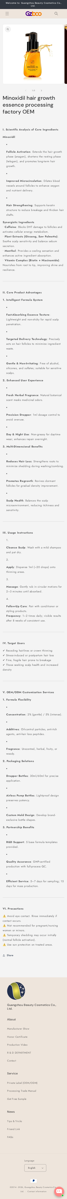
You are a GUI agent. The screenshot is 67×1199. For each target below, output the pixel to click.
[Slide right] (41, 90)
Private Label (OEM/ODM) (22, 1083)
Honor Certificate (17, 1037)
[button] (7, 13)
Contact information (37, 1191)
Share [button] (10, 955)
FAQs (10, 1137)
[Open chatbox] (59, 1192)
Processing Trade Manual (21, 1091)
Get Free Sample (16, 1099)
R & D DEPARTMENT (19, 1052)
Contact (11, 1060)
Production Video (17, 1044)
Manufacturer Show (18, 1028)
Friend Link (13, 1129)
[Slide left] (26, 90)
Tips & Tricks (14, 1121)
